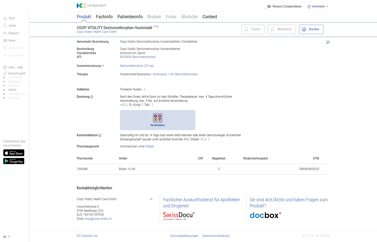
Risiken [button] (154, 16)
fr (9, 236)
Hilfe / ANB (16, 67)
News (12, 40)
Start (12, 18)
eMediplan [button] (15, 81)
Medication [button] (16, 48)
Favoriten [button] (14, 85)
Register (14, 33)
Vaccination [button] (16, 55)
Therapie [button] (14, 98)
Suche (12, 26)
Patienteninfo (130, 16)
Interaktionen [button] (16, 94)
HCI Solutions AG (87, 236)
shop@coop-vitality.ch (98, 219)
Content (209, 16)
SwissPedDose (158, 125)
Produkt (84, 16)
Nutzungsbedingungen (184, 236)
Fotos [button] (171, 16)
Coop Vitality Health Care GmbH (96, 32)
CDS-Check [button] (15, 77)
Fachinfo (104, 16)
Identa (12, 90)
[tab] (95, 65)
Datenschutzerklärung (215, 236)
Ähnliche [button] (189, 16)
